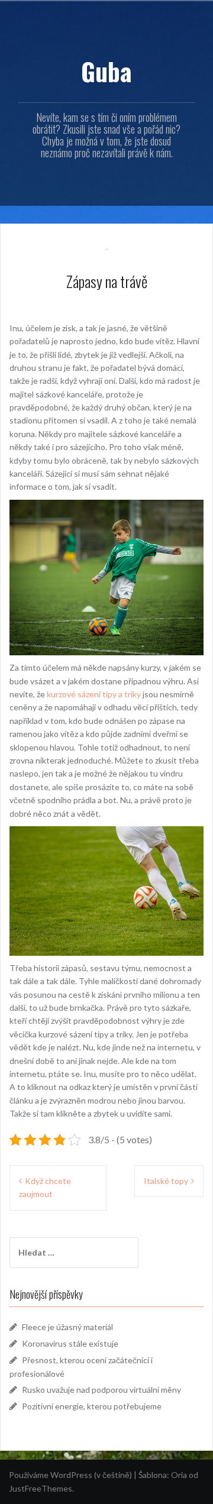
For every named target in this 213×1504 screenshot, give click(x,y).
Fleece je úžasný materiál (67, 1327)
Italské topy (166, 1181)
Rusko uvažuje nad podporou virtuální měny (101, 1390)
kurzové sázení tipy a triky (94, 694)
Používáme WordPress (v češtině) (70, 1475)
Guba (106, 71)
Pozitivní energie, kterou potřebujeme (92, 1406)
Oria (179, 1475)
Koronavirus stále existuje (70, 1343)
